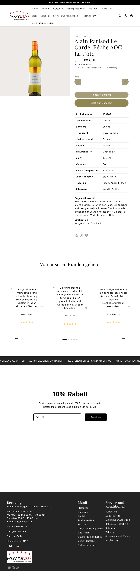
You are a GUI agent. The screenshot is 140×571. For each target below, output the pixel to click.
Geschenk (45, 15)
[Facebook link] (9, 568)
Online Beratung (87, 544)
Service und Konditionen (65, 15)
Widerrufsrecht (86, 540)
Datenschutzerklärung (90, 536)
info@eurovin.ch (16, 531)
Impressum (84, 532)
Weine (44, 8)
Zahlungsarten (86, 520)
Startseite (83, 507)
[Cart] (131, 15)
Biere (34, 15)
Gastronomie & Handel (118, 536)
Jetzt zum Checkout (101, 103)
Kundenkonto (112, 515)
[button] (16, 339)
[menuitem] (120, 15)
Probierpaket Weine (76, 8)
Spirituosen (106, 8)
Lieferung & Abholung (117, 519)
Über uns (83, 511)
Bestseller (58, 8)
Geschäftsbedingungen (90, 528)
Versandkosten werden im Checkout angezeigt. (98, 68)
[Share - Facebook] (77, 235)
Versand (82, 524)
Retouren (110, 528)
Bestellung (111, 511)
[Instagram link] (13, 568)
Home (35, 8)
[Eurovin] (18, 16)
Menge (77, 77)
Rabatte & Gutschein (116, 523)
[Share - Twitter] (81, 235)
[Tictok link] (17, 568)
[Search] (120, 15)
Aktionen (93, 8)
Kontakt (82, 515)
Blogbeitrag (111, 540)
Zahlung (110, 532)
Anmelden (96, 417)
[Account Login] (125, 16)
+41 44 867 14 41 (17, 526)
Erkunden (89, 15)
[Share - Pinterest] (86, 235)
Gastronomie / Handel (43, 22)
